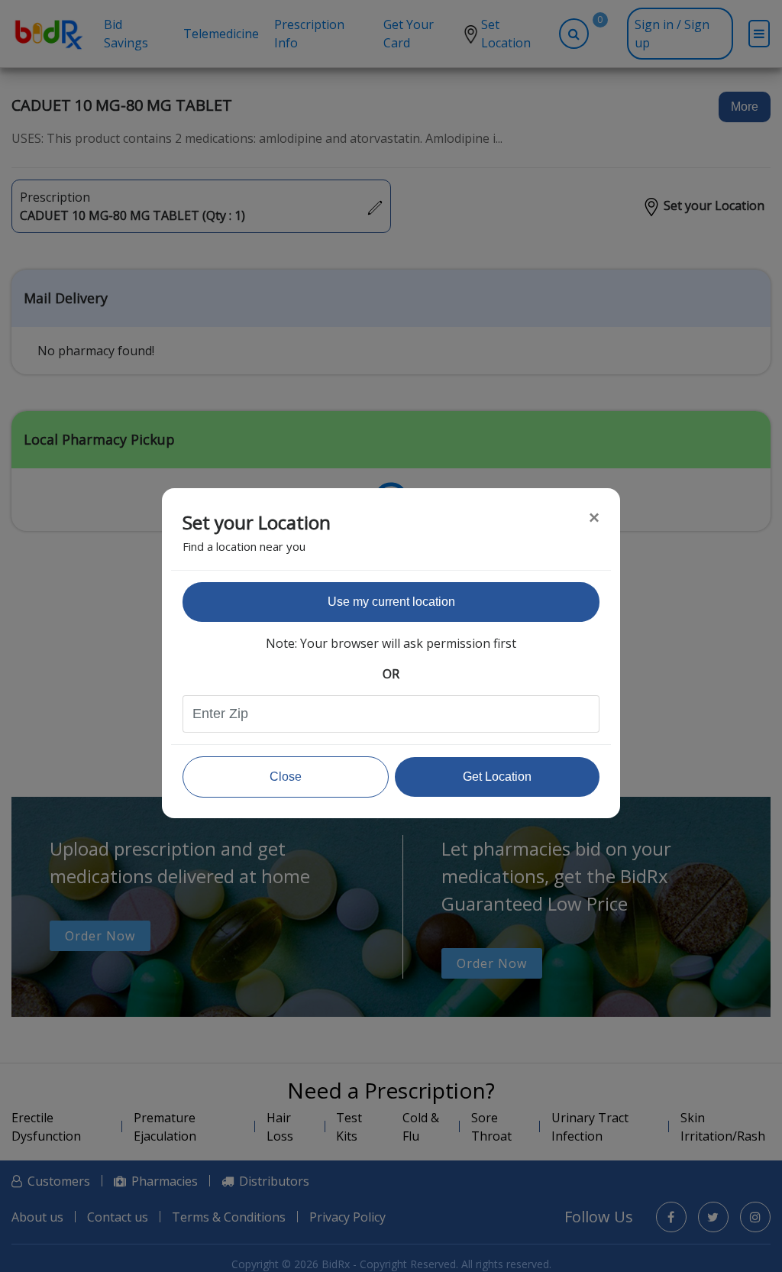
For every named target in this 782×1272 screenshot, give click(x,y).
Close (286, 776)
